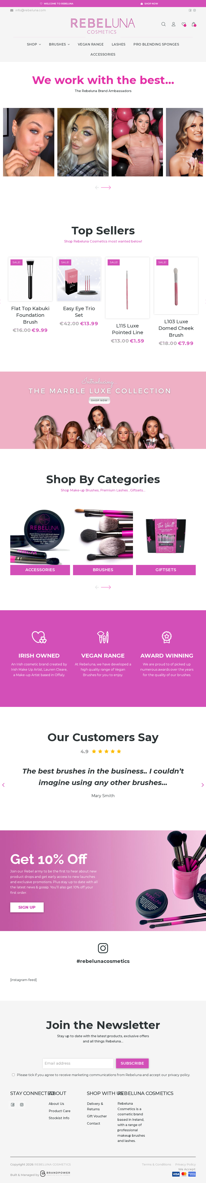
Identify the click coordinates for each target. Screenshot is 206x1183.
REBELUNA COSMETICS (52, 1164)
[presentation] (96, 187)
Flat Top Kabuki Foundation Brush (30, 315)
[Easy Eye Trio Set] (79, 298)
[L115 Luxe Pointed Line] (127, 315)
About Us (56, 1104)
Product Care (59, 1111)
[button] (15, 785)
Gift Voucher (97, 1116)
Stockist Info (59, 1118)
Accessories (40, 569)
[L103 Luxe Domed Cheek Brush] (176, 311)
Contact (93, 1123)
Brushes (103, 569)
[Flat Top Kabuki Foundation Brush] (30, 298)
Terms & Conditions (156, 1164)
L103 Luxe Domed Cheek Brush (176, 328)
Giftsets (166, 569)
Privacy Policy (185, 1164)
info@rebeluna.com (30, 10)
